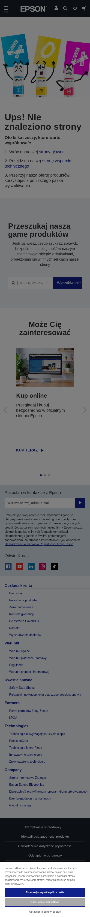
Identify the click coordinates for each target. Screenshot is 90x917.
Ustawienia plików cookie (45, 911)
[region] (45, 889)
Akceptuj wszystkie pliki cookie (45, 892)
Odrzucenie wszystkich (44, 902)
